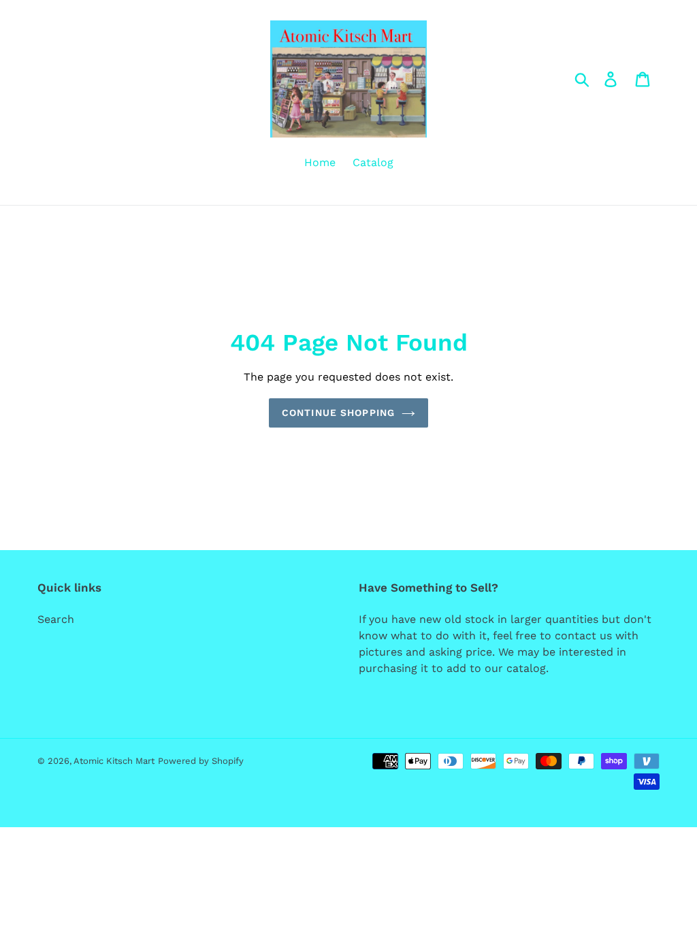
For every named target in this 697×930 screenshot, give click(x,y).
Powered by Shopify (201, 761)
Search (55, 619)
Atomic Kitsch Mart (114, 761)
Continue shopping (338, 412)
